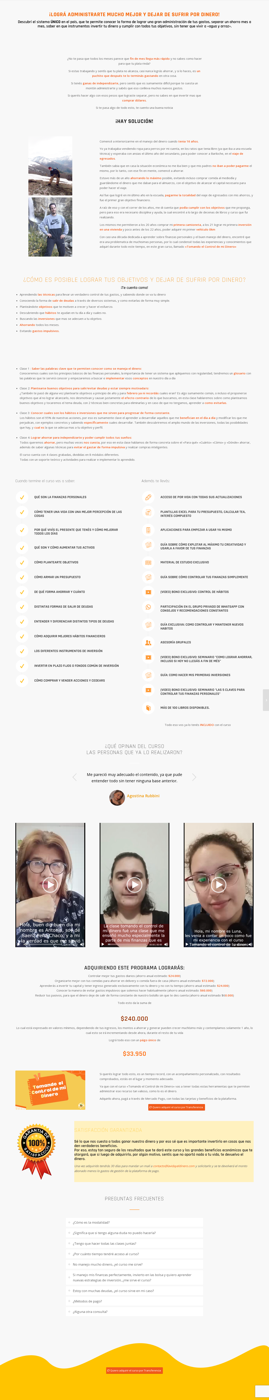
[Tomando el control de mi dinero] (266, 700)
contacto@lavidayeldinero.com (174, 1166)
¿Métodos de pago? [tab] (87, 1301)
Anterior (75, 777)
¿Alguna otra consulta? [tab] (90, 1312)
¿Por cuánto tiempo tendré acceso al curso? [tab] (106, 1254)
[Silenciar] (82, 944)
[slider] (43, 944)
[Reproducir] (18, 944)
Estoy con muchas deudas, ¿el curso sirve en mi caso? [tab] (113, 1290)
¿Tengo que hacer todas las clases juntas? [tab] (104, 1243)
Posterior (194, 777)
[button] (50, 885)
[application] (50, 885)
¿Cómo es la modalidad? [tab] (91, 1222)
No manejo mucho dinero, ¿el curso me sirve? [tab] (108, 1264)
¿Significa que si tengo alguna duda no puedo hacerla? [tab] (114, 1233)
